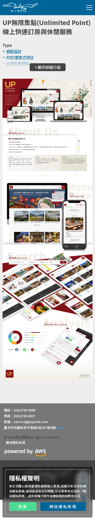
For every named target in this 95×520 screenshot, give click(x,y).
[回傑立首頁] (20, 7)
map (59, 427)
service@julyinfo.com (31, 421)
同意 (22, 506)
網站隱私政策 (63, 506)
